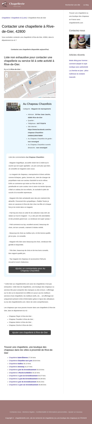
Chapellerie (6, 18)
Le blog (86, 5)
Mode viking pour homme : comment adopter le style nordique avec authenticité (78, 64)
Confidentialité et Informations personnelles (51, 412)
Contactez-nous (15, 412)
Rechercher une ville (72, 5)
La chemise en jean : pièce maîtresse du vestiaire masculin (78, 74)
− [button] (6, 76)
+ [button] (6, 73)
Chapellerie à (20, 373)
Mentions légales (28, 412)
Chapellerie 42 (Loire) (19, 18)
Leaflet (39, 97)
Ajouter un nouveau (75, 412)
